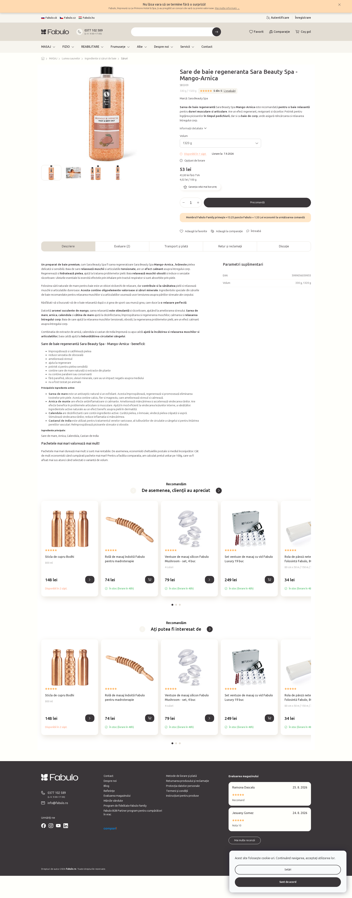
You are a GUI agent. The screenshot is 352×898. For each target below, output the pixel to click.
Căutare (216, 31)
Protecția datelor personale (183, 786)
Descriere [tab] (68, 246)
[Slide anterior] (44, 173)
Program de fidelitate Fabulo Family (125, 805)
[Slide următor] (169, 173)
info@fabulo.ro (58, 803)
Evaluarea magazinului (117, 795)
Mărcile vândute (113, 800)
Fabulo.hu (89, 17)
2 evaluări (230, 91)
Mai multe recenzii (244, 840)
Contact (108, 776)
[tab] (172, 605)
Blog (106, 786)
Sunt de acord (287, 882)
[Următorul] (219, 491)
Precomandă (257, 202)
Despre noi (110, 781)
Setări (288, 869)
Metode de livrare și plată (181, 776)
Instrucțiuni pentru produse (182, 795)
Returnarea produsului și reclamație (187, 781)
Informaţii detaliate (191, 128)
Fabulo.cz (70, 17)
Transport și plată (176, 246)
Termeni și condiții (177, 791)
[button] (69, 584)
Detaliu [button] (89, 579)
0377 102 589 (93, 30)
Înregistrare (303, 17)
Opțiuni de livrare (194, 160)
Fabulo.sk (51, 17)
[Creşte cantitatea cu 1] (198, 202)
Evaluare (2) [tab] (122, 246)
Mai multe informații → (227, 8)
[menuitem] (48, 47)
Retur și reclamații (230, 246)
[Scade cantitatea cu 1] (183, 202)
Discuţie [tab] (284, 246)
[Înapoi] (133, 491)
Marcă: (194, 98)
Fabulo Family (205, 217)
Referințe (109, 791)
